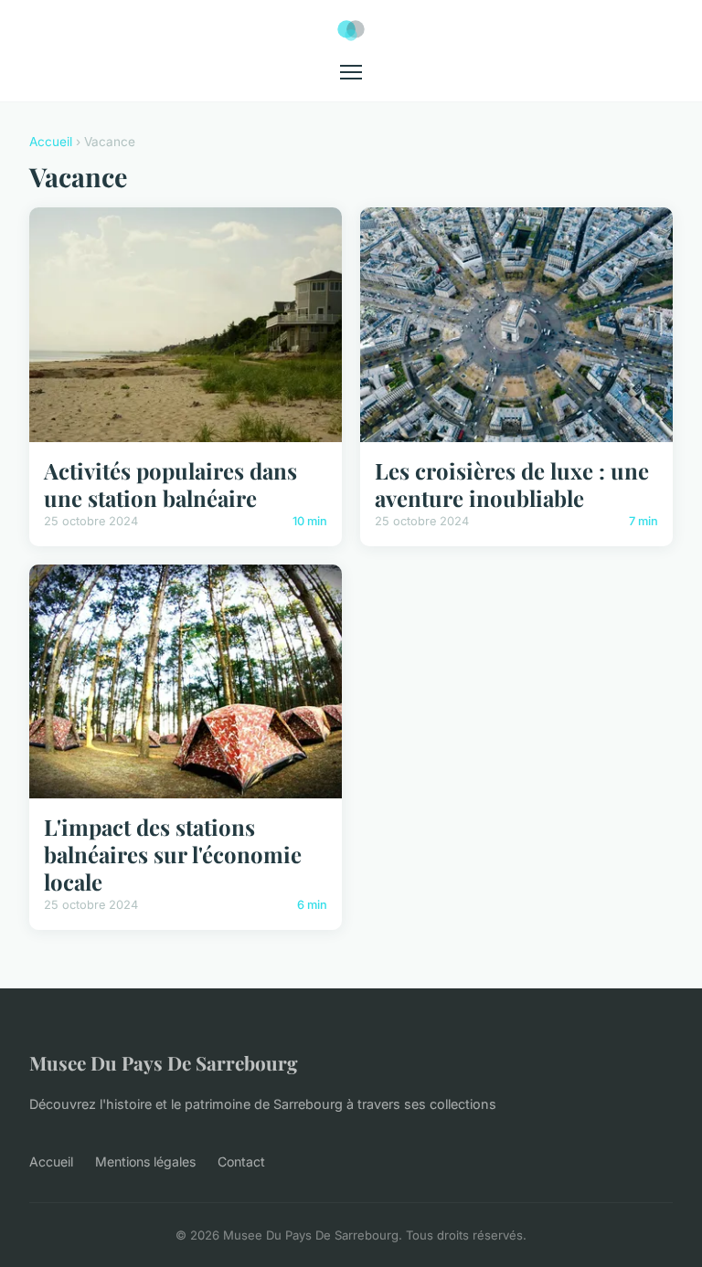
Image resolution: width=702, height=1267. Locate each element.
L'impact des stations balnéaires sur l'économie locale (173, 854)
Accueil (50, 141)
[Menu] (351, 72)
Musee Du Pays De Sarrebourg (163, 1062)
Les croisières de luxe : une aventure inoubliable (512, 484)
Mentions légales (145, 1161)
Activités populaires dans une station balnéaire (170, 484)
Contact (241, 1161)
